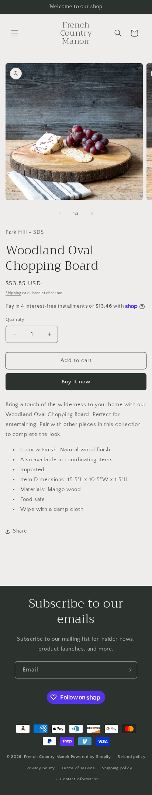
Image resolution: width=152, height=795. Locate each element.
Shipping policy (117, 768)
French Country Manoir (47, 757)
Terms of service (78, 768)
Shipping (13, 293)
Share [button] (20, 531)
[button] (15, 33)
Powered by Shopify (91, 757)
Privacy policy (41, 768)
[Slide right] (92, 213)
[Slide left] (60, 213)
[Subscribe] (129, 669)
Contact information (79, 779)
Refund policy (131, 757)
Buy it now (76, 382)
